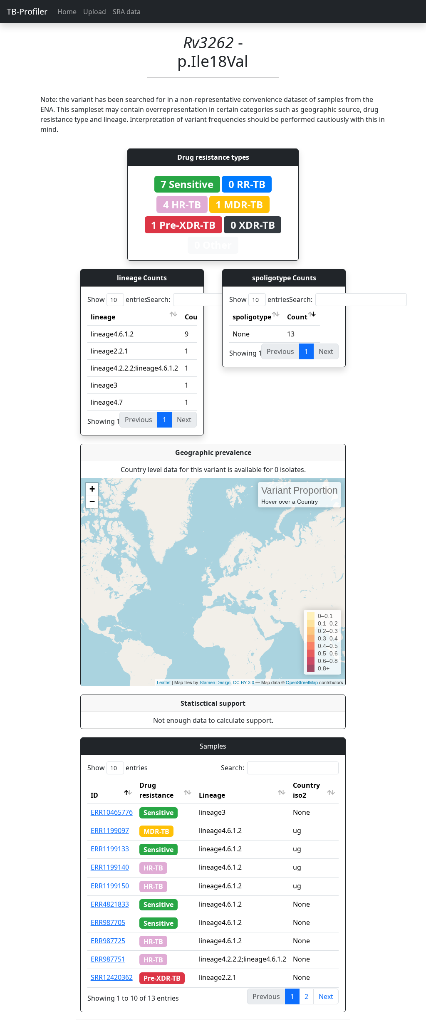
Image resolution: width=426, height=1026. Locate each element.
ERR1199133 (110, 848)
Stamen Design (215, 682)
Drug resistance (156, 790)
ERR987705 (108, 922)
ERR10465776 (112, 812)
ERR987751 (108, 959)
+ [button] (92, 489)
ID (94, 795)
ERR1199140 (110, 867)
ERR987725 (108, 940)
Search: (158, 299)
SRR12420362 (112, 977)
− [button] (92, 501)
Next (326, 996)
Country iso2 (306, 790)
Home (67, 11)
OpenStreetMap (302, 682)
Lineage (212, 795)
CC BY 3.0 (243, 682)
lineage (103, 316)
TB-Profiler (27, 11)
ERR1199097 (110, 830)
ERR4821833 (110, 904)
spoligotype (252, 316)
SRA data (127, 11)
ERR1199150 (110, 885)
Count (297, 316)
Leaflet (164, 682)
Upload (94, 11)
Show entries (117, 299)
